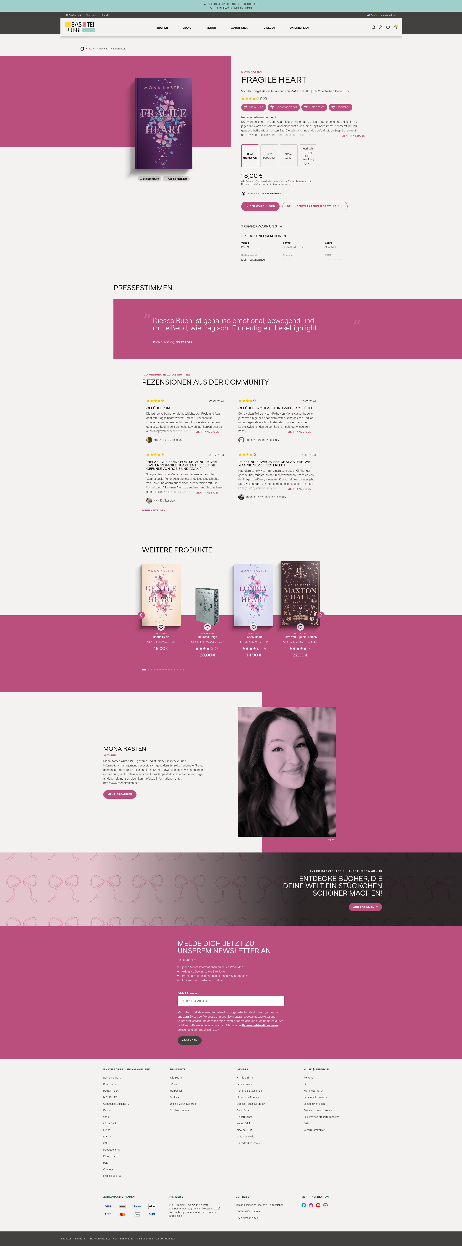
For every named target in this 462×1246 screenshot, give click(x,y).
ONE (105, 1143)
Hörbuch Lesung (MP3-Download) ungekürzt (308, 156)
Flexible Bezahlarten (246, 1218)
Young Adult (244, 1123)
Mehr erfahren (120, 794)
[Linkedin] (325, 1205)
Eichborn (108, 1110)
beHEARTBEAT (111, 1090)
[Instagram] (311, 1205)
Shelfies (174, 1097)
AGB (306, 1123)
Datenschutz (81, 1238)
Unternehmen (299, 28)
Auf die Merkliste (177, 179)
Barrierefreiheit (127, 1238)
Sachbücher (243, 1110)
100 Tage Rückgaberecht (249, 1211)
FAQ (306, 1084)
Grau (106, 1116)
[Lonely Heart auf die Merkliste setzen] (254, 595)
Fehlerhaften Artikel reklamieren (321, 1116)
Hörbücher (176, 1090)
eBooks (174, 1084)
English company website (383, 15)
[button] (161, 613)
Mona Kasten (251, 72)
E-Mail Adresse (188, 993)
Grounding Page (145, 1238)
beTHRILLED (110, 1097)
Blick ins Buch (151, 178)
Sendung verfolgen (314, 1103)
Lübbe (106, 1130)
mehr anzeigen (353, 136)
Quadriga (108, 1169)
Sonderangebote (179, 1110)
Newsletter (91, 15)
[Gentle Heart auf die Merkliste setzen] (161, 595)
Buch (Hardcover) (250, 156)
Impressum (66, 1238)
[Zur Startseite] (82, 49)
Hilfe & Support (73, 15)
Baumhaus (109, 1084)
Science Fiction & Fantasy (251, 1103)
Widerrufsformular (314, 1130)
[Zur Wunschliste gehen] (388, 27)
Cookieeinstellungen (165, 1238)
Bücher (91, 48)
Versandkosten (295, 181)
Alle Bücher (176, 1077)
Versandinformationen (316, 1097)
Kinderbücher (244, 1116)
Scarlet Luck (341, 91)
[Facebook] (304, 1205)
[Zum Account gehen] (380, 27)
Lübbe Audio (110, 1123)
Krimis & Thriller (245, 1077)
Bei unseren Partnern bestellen (313, 206)
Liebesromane (245, 1084)
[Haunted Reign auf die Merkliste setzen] (207, 606)
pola (105, 1162)
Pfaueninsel (110, 1156)
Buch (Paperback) (269, 156)
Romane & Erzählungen (250, 1090)
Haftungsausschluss (100, 1238)
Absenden (189, 1040)
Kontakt (105, 15)
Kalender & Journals (248, 1143)
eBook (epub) (288, 156)
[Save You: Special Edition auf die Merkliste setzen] (300, 593)
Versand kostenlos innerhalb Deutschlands (259, 1204)
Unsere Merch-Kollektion (183, 1103)
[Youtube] (318, 1205)
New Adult (104, 48)
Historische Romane (248, 1097)
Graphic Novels (245, 1136)
